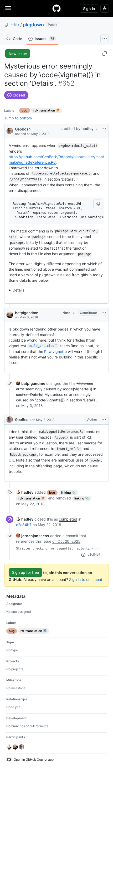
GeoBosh (22, 129)
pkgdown (33, 24)
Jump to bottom (18, 118)
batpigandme (26, 312)
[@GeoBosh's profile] (10, 130)
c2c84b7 (24, 524)
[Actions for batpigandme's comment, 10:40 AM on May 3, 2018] (103, 313)
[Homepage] (56, 8)
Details (18, 290)
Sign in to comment (85, 579)
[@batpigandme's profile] (10, 315)
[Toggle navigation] (8, 8)
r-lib (15, 24)
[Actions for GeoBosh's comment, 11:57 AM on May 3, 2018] (103, 419)
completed (68, 519)
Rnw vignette (55, 351)
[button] (97, 204)
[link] (30, 383)
